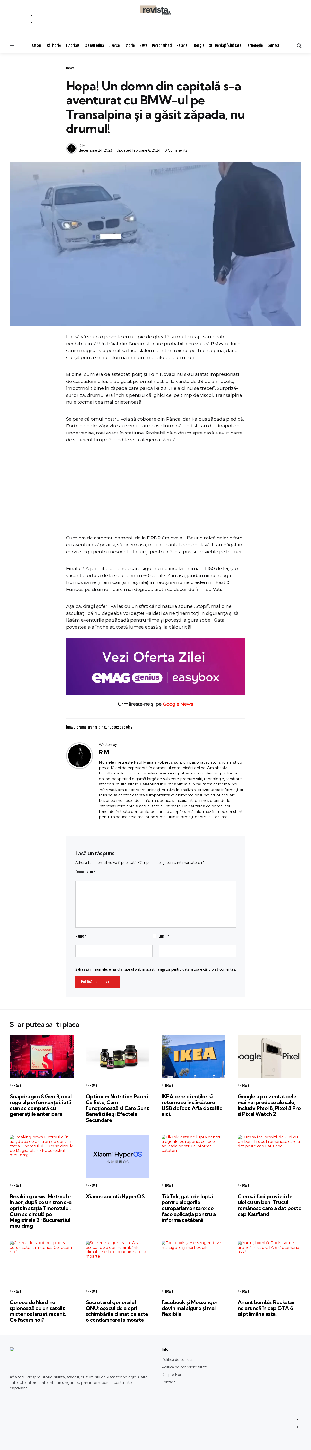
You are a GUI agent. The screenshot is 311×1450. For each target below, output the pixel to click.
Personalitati (162, 45)
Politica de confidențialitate (185, 1367)
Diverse (114, 45)
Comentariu (85, 871)
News (143, 45)
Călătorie (54, 45)
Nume (80, 936)
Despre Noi (171, 1374)
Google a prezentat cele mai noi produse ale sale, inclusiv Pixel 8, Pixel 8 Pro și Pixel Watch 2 (269, 1105)
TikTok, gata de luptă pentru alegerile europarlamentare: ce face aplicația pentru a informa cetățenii (189, 1208)
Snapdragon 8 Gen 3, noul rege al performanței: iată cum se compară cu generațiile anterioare (40, 1105)
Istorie (129, 45)
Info (165, 1349)
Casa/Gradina (94, 45)
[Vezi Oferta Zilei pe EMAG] (155, 666)
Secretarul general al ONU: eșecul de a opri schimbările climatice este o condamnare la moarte (117, 1311)
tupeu (113, 727)
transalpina (97, 727)
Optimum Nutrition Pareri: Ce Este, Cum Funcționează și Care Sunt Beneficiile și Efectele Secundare (117, 1108)
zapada (126, 727)
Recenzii (183, 45)
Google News (178, 704)
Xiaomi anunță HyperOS (115, 1196)
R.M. (82, 145)
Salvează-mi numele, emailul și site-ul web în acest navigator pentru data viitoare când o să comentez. (155, 969)
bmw (70, 727)
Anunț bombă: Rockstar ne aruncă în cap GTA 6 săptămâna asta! (266, 1308)
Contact (273, 45)
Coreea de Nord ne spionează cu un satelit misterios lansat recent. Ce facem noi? (38, 1311)
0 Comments (175, 150)
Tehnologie (254, 45)
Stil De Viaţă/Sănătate (225, 45)
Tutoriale (72, 45)
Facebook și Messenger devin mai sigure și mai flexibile (190, 1308)
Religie (199, 45)
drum (81, 727)
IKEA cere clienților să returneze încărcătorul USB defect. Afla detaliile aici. (192, 1105)
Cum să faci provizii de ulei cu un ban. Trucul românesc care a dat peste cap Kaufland (270, 1205)
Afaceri (37, 45)
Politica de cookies (177, 1359)
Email (164, 936)
